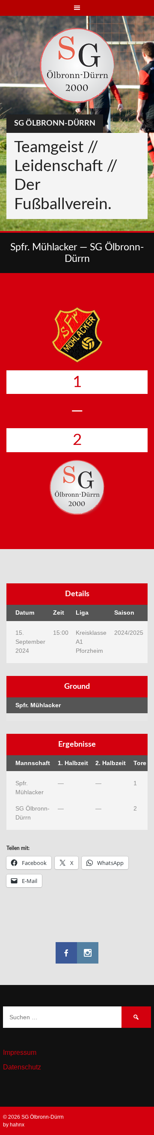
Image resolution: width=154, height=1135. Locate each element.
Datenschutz (22, 1067)
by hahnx (13, 1125)
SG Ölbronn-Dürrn (54, 123)
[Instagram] (87, 953)
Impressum (19, 1052)
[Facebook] (66, 953)
